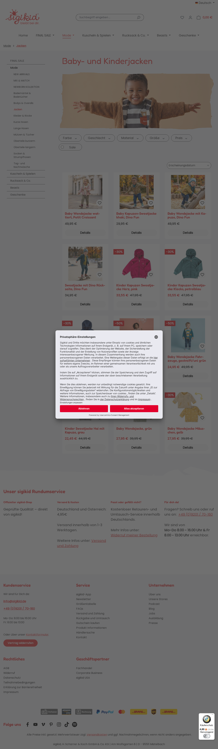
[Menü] (213, 715)
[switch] (206, 736)
